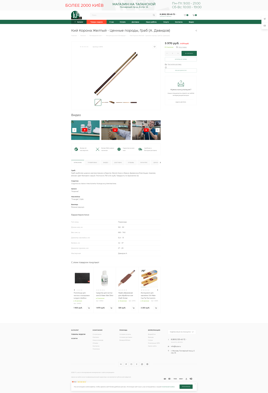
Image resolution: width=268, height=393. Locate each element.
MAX (142, 364)
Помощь (123, 330)
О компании (97, 334)
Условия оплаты (125, 334)
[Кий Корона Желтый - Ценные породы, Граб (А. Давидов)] (116, 74)
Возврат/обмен (124, 340)
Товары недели (78, 334)
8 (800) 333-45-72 (167, 14)
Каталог (75, 330)
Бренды (151, 337)
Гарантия (143, 162)
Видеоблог (152, 334)
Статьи (150, 340)
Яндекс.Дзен (147, 364)
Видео (105, 162)
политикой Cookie (168, 387)
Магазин (96, 337)
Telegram (126, 364)
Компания (97, 330)
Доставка (118, 162)
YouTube (131, 364)
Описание (78, 162)
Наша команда (98, 340)
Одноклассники (136, 364)
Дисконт (157, 162)
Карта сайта (152, 346)
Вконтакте (120, 364)
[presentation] (74, 130)
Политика (96, 349)
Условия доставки (125, 337)
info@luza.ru (176, 346)
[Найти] (153, 15)
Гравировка (92, 162)
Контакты (96, 346)
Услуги (74, 338)
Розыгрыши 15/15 (154, 343)
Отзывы (131, 162)
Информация (154, 330)
